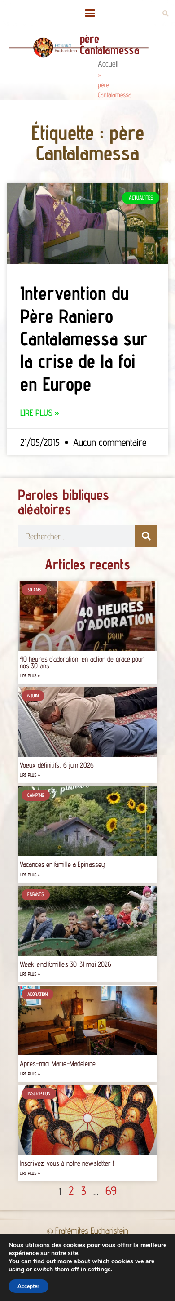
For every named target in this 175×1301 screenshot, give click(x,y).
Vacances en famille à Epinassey (62, 864)
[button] (89, 13)
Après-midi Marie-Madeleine (58, 1063)
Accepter (28, 1286)
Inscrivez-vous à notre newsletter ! (67, 1163)
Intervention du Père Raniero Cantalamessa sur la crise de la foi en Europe (84, 338)
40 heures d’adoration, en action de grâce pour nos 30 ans (82, 662)
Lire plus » (39, 412)
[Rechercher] (146, 536)
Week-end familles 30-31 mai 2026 (65, 964)
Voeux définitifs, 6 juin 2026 (57, 765)
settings (99, 1269)
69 (111, 1190)
